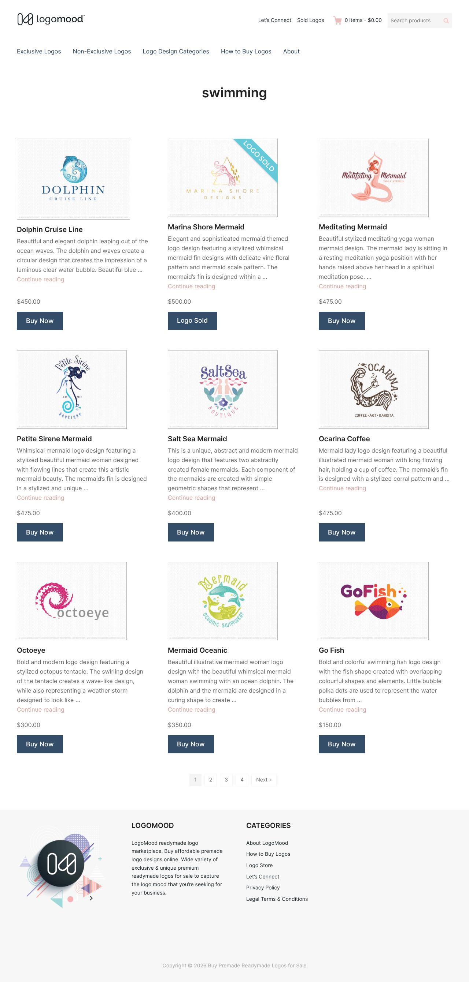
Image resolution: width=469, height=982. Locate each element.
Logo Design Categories (176, 51)
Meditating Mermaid (353, 227)
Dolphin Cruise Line (50, 229)
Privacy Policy (263, 888)
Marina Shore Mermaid (206, 227)
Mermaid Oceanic (198, 650)
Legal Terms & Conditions (277, 899)
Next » (264, 780)
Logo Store (259, 865)
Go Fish (331, 650)
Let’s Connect (274, 20)
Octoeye (31, 650)
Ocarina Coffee (344, 439)
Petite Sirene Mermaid (54, 439)
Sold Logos (310, 20)
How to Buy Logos (246, 51)
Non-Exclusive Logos (102, 51)
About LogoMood (267, 843)
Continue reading (40, 279)
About (291, 51)
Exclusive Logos (39, 51)
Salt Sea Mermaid (197, 439)
